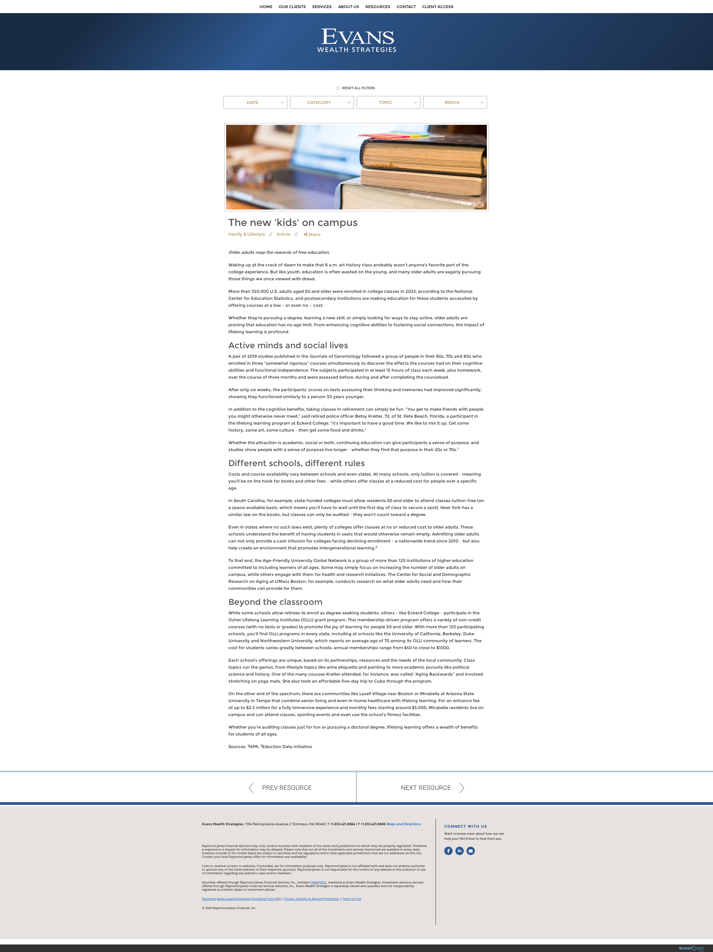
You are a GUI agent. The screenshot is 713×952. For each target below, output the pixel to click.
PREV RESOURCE (287, 788)
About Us (348, 6)
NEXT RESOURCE (426, 788)
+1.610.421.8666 (373, 824)
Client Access (437, 6)
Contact (406, 6)
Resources (377, 6)
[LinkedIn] (312, 257)
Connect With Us (465, 826)
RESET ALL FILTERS (358, 88)
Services (322, 6)
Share (314, 234)
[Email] (312, 263)
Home (266, 6)
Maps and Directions (404, 824)
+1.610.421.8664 (342, 824)
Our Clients (292, 6)
